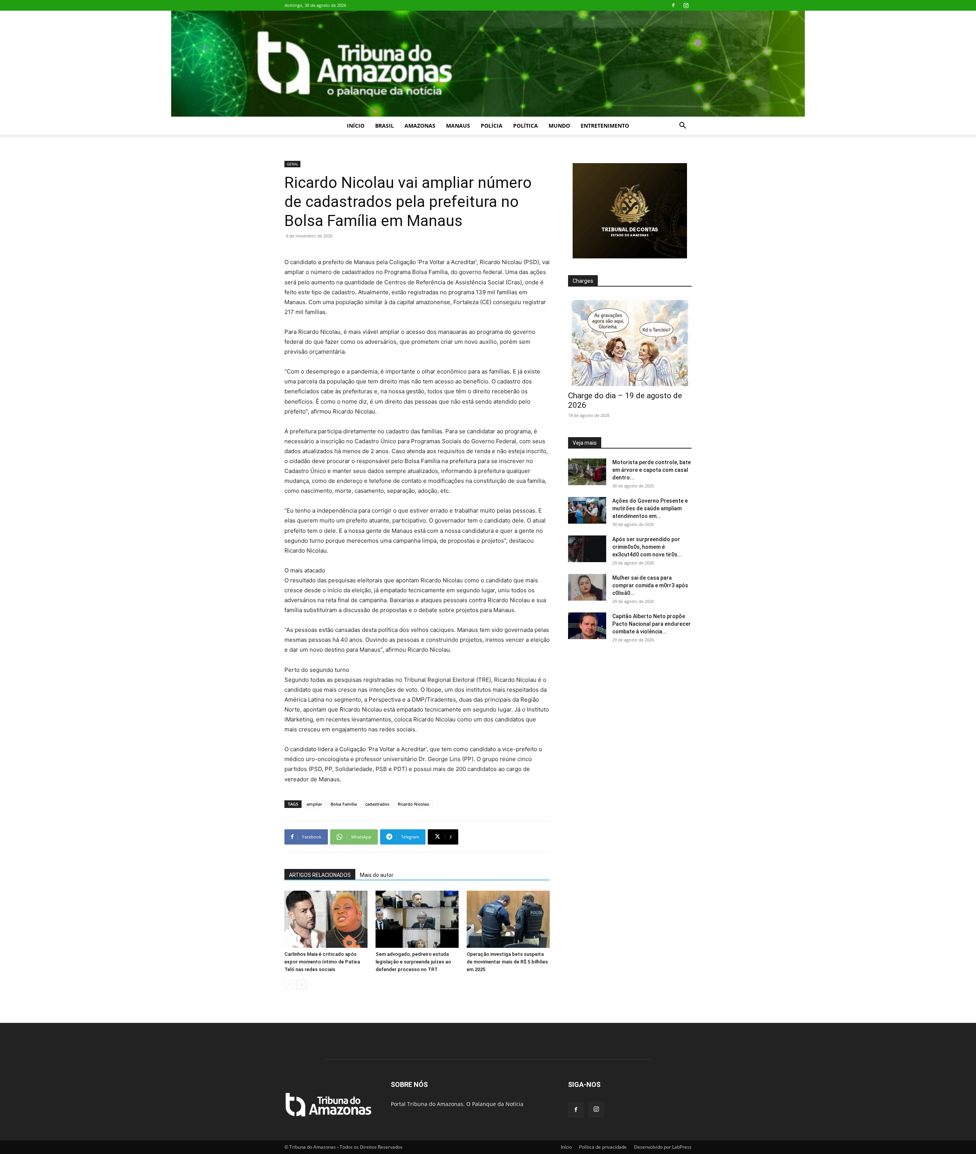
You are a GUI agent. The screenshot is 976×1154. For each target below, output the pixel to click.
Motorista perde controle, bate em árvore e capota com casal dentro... (651, 470)
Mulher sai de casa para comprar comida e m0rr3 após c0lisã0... (650, 585)
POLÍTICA (525, 125)
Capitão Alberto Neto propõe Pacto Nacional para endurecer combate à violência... (651, 624)
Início (355, 125)
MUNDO (559, 125)
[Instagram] (686, 5)
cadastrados (377, 804)
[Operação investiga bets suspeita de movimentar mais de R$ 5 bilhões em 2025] (508, 919)
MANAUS (458, 125)
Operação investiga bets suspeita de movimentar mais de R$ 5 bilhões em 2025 (507, 961)
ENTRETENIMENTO (605, 125)
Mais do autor (376, 875)
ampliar (314, 804)
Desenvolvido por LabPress (663, 1147)
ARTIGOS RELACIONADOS (320, 875)
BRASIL (384, 125)
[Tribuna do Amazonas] (488, 64)
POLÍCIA (491, 125)
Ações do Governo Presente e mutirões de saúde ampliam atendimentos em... (650, 508)
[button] (682, 126)
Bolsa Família (344, 804)
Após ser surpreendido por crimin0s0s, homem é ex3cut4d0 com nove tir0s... (647, 547)
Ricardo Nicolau (413, 804)
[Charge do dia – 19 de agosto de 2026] (630, 341)
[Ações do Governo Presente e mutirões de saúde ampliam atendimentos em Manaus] (587, 510)
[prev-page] (289, 984)
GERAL (292, 164)
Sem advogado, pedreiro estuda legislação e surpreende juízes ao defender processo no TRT (413, 961)
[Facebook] (673, 5)
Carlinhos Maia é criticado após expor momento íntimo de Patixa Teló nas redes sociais (322, 961)
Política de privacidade (603, 1147)
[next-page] (301, 984)
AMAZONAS (420, 125)
